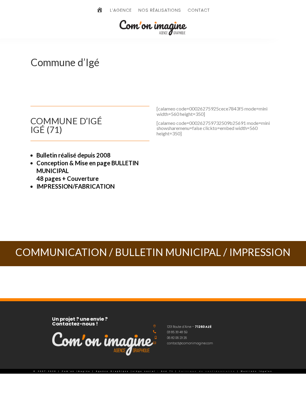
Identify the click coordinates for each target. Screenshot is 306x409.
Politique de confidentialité (206, 371)
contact (199, 10)
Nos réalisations (159, 10)
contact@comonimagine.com (190, 343)
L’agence (121, 10)
